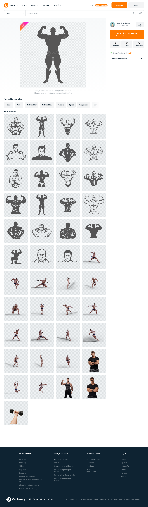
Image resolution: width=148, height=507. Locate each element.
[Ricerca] (134, 13)
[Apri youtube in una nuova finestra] (52, 499)
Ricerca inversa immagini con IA (30, 481)
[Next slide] (102, 105)
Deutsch (124, 469)
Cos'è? (129, 53)
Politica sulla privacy (115, 499)
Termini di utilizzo (100, 499)
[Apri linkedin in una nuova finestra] (37, 499)
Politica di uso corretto (132, 499)
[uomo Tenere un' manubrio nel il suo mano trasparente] (16, 413)
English (123, 459)
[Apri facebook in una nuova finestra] (30, 499)
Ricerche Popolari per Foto (64, 475)
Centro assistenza (93, 459)
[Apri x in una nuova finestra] (49, 499)
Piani (92, 5)
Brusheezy (23, 459)
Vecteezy (22, 463)
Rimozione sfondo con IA (29, 485)
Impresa (22, 469)
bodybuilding (47, 105)
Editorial (45, 5)
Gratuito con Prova (127, 34)
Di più (56, 5)
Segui (140, 26)
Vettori (13, 5)
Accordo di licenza (61, 459)
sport (71, 105)
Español (124, 463)
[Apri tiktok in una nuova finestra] (45, 499)
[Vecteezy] (6, 5)
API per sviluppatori (27, 476)
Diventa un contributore (91, 470)
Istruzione (23, 473)
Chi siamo (90, 466)
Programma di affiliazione (64, 466)
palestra (61, 105)
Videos (33, 5)
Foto (23, 5)
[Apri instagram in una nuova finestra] (34, 499)
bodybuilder (32, 105)
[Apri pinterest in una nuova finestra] (41, 499)
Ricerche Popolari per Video (62, 479)
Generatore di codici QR (28, 488)
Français (124, 473)
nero (96, 105)
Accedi (136, 5)
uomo (19, 105)
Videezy (22, 466)
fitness (8, 105)
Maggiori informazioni (119, 59)
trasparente (83, 105)
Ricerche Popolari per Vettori (62, 470)
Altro (122, 476)
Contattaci (90, 463)
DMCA (56, 463)
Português (125, 466)
